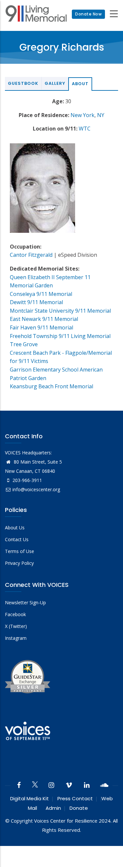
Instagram (16, 638)
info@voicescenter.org (36, 489)
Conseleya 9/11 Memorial (41, 294)
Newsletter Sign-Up (25, 602)
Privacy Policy (19, 563)
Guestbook (23, 83)
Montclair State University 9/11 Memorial (60, 310)
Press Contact (75, 798)
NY (100, 115)
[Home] (36, 14)
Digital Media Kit (29, 798)
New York (82, 115)
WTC (85, 128)
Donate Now (88, 14)
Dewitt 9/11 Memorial (36, 302)
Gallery (55, 83)
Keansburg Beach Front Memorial (51, 386)
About (80, 84)
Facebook (15, 614)
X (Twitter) (16, 626)
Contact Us (17, 539)
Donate (79, 808)
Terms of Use (19, 551)
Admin (53, 808)
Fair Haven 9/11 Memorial (41, 327)
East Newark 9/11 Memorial (44, 319)
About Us (15, 527)
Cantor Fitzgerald (31, 254)
